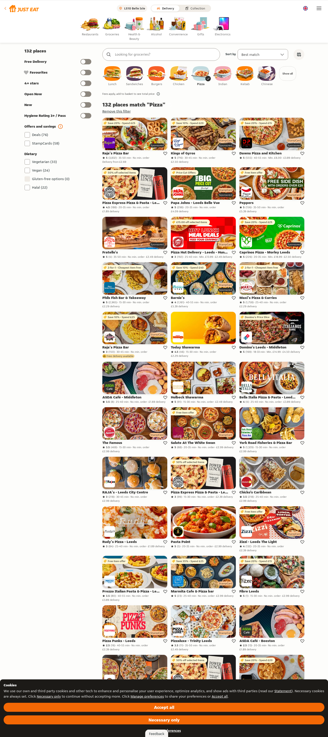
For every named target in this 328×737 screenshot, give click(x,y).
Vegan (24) (41, 170)
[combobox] (165, 54)
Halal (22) (40, 187)
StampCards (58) (46, 143)
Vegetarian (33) (44, 161)
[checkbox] (112, 76)
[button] (21, 8)
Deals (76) (40, 134)
